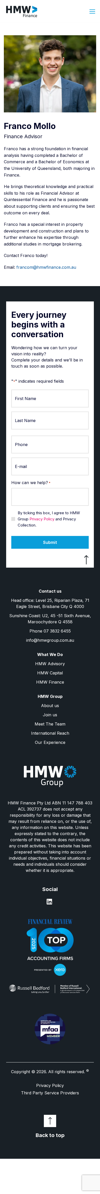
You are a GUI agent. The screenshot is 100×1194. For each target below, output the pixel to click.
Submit (50, 542)
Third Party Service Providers (50, 1092)
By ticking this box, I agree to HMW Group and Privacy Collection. (49, 519)
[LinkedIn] (49, 903)
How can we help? (31, 482)
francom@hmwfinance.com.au (46, 267)
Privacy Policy (41, 519)
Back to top (50, 1135)
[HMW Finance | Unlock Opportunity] (26, 11)
